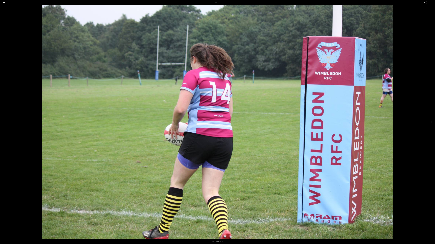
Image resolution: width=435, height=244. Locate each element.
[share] (425, 2)
